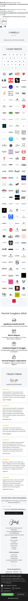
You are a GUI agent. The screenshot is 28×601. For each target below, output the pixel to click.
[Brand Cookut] (4, 100)
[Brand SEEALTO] (4, 249)
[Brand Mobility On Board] (10, 197)
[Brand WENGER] (17, 288)
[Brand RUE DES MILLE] (23, 236)
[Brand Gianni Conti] (4, 145)
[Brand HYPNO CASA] (4, 158)
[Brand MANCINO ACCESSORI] (10, 191)
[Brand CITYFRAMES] (23, 93)
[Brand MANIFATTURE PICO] (17, 191)
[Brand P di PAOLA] (23, 210)
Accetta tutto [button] (7, 594)
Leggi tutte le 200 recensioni (14, 384)
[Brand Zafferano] (14, 301)
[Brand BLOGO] (17, 80)
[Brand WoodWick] (4, 294)
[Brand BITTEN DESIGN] (10, 80)
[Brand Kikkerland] (4, 178)
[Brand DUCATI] (23, 106)
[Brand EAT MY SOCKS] (10, 113)
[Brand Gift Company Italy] (10, 145)
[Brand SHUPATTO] (4, 255)
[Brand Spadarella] (17, 262)
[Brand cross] (17, 100)
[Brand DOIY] (10, 106)
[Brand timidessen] (23, 275)
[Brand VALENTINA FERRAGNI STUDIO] (10, 281)
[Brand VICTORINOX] (17, 281)
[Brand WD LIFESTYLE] (10, 288)
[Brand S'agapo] (4, 243)
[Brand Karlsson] (10, 171)
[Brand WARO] (4, 288)
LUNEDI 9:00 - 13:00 (10, 572)
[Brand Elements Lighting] (4, 119)
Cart (15, 35)
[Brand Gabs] (10, 139)
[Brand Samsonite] (17, 243)
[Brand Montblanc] (23, 197)
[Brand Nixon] (23, 204)
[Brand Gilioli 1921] (17, 145)
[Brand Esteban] (17, 119)
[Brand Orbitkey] (10, 210)
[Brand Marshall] (23, 191)
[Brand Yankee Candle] (23, 294)
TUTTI (4, 55)
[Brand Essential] (10, 119)
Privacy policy (14, 556)
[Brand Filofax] (10, 126)
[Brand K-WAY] (4, 171)
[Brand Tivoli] (4, 281)
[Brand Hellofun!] (10, 152)
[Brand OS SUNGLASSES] (17, 210)
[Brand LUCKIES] (17, 184)
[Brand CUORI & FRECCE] (23, 100)
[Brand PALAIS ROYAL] (4, 217)
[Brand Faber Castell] (4, 126)
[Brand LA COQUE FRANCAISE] (4, 184)
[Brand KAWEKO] (17, 171)
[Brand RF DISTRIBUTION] (4, 236)
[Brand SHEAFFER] (23, 249)
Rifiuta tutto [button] (20, 594)
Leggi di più (8, 582)
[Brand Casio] (23, 87)
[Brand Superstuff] (23, 268)
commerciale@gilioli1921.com (14, 531)
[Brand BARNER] (4, 80)
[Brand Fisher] (17, 126)
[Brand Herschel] (17, 152)
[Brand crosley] (10, 100)
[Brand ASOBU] (17, 74)
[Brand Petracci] (17, 217)
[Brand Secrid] (23, 243)
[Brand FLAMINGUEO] (4, 132)
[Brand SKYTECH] (10, 255)
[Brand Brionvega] (23, 80)
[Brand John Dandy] (17, 165)
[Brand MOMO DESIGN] (17, 197)
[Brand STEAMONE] (4, 268)
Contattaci (14, 555)
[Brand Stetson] (10, 268)
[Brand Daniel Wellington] (4, 106)
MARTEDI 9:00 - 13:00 (10, 573)
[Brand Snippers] (4, 262)
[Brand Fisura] (23, 126)
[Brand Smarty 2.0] (17, 255)
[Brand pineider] (23, 217)
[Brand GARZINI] (17, 139)
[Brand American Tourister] (10, 74)
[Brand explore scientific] (23, 119)
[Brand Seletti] (10, 249)
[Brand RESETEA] (23, 230)
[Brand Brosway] (4, 87)
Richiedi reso (14, 562)
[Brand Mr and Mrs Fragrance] (4, 204)
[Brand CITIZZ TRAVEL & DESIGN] (17, 93)
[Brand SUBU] (17, 268)
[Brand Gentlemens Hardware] (23, 139)
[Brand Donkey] (17, 106)
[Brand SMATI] (23, 255)
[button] (14, 598)
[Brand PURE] (4, 230)
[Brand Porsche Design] (23, 223)
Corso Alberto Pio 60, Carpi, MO (14, 528)
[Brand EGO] (23, 113)
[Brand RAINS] (17, 230)
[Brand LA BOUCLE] (17, 178)
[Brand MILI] (4, 197)
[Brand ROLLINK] (17, 236)
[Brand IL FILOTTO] (17, 158)
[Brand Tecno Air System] (17, 275)
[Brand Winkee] (23, 288)
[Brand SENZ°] (17, 249)
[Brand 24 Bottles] (4, 74)
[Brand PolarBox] (17, 223)
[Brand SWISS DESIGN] (10, 275)
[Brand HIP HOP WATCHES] (23, 152)
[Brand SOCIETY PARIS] (10, 262)
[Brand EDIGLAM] (17, 113)
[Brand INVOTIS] (4, 165)
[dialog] (14, 587)
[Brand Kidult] (23, 171)
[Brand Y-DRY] (17, 294)
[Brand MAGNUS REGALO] (23, 184)
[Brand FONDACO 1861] (23, 132)
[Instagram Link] (15, 565)
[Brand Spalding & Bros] (23, 262)
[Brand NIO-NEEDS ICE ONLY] (17, 204)
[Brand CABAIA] (10, 87)
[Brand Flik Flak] (10, 132)
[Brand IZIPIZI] (10, 165)
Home (13, 35)
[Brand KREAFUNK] (10, 178)
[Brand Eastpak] (4, 113)
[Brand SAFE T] (10, 243)
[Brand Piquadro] (10, 223)
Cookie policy (14, 558)
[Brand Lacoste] (10, 184)
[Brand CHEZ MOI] (10, 93)
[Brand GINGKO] (23, 145)
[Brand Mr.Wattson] (10, 204)
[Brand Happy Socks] (4, 152)
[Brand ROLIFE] (10, 236)
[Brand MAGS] (4, 191)
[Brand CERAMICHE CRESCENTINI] (4, 93)
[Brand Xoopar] (10, 294)
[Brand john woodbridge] (23, 165)
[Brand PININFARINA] (4, 223)
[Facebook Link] (12, 565)
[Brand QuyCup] (10, 230)
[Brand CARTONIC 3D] (17, 87)
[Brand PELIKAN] (10, 217)
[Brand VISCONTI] (23, 281)
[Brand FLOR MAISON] (17, 132)
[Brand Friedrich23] (4, 139)
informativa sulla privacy (18, 509)
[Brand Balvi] (23, 74)
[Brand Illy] (23, 158)
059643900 (14, 530)
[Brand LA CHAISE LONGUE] (23, 178)
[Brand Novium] (4, 210)
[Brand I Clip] (10, 158)
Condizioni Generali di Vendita (14, 560)
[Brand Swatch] (4, 275)
